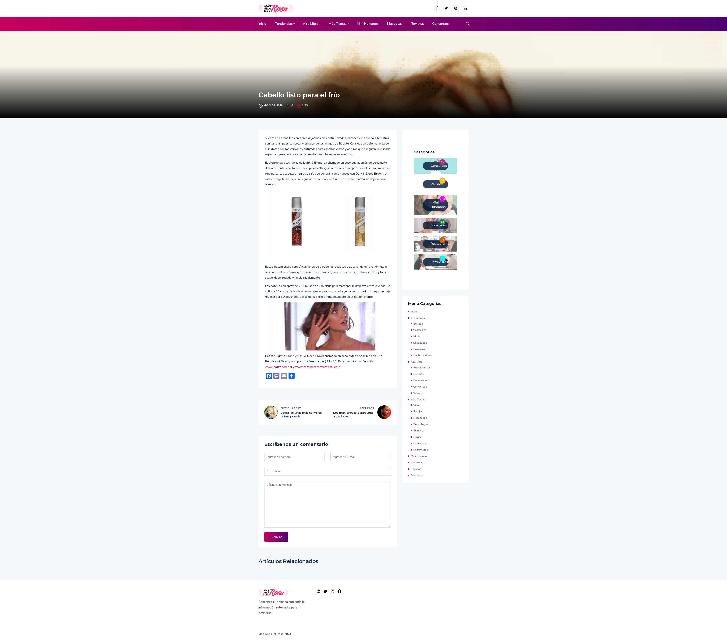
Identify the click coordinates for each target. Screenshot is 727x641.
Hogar (417, 437)
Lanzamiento (421, 349)
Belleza (418, 324)
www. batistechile (277, 367)
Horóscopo (420, 418)
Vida (416, 405)
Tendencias (284, 23)
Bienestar (419, 430)
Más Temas (337, 23)
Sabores (418, 393)
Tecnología (420, 424)
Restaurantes (422, 367)
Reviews (417, 23)
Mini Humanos (368, 23)
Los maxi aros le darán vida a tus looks (353, 414)
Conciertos (420, 386)
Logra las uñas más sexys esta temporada (301, 414)
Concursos (440, 23)
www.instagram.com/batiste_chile (317, 367)
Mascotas (395, 23)
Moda (416, 336)
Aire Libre (310, 23)
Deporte (418, 374)
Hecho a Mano (422, 355)
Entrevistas (420, 450)
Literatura (419, 443)
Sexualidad (420, 343)
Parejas (418, 411)
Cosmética (419, 330)
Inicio (262, 23)
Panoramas (420, 380)
